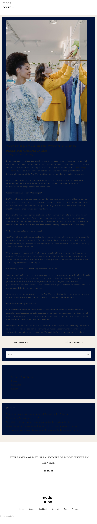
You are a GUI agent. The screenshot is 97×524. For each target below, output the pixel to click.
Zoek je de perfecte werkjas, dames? (22, 418)
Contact (48, 471)
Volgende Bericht (75, 342)
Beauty (14, 381)
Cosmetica (16, 385)
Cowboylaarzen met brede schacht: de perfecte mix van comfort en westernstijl (42, 426)
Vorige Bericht (20, 342)
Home (21, 509)
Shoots (31, 509)
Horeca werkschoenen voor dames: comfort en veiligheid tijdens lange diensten (42, 430)
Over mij (55, 509)
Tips (65, 509)
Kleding (14, 389)
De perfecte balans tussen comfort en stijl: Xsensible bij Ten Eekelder (37, 414)
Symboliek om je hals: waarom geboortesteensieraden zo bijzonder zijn (38, 422)
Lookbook (43, 509)
